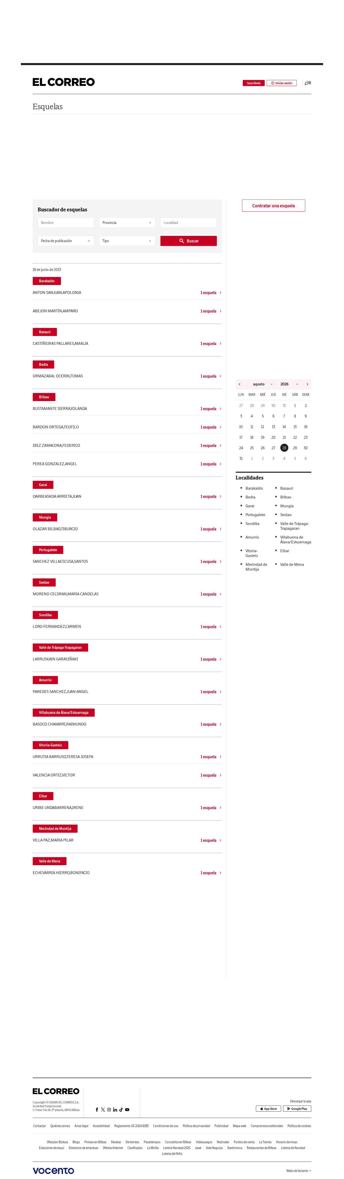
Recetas (116, 1142)
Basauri (45, 332)
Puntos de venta (244, 1142)
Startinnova (234, 1148)
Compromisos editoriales (267, 1126)
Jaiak (198, 1148)
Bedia (43, 364)
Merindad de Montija (55, 828)
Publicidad (221, 1126)
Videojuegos (204, 1142)
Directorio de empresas (83, 1148)
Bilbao (44, 397)
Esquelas (48, 106)
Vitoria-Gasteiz (50, 745)
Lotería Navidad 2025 (176, 1148)
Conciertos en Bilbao (178, 1142)
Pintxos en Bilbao (95, 1142)
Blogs (76, 1142)
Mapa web (239, 1126)
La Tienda (265, 1142)
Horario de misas (286, 1142)
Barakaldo (47, 281)
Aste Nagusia (214, 1148)
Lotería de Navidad (293, 1148)
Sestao (44, 582)
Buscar (193, 240)
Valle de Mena (49, 861)
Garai (43, 485)
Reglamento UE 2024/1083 (131, 1126)
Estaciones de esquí (51, 1148)
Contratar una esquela (273, 206)
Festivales (223, 1142)
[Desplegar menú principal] (308, 83)
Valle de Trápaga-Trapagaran (60, 647)
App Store (270, 1109)
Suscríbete (253, 83)
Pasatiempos (152, 1142)
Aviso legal (81, 1126)
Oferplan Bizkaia (57, 1142)
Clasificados (135, 1148)
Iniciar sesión (284, 83)
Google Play (299, 1109)
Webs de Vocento (297, 1171)
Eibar (43, 796)
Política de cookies (299, 1126)
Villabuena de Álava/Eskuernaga (63, 712)
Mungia (45, 517)
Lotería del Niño (172, 1154)
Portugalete (48, 550)
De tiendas (132, 1142)
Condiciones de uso (165, 1126)
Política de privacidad (196, 1126)
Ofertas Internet (113, 1148)
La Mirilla (153, 1148)
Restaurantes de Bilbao (262, 1148)
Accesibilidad (101, 1126)
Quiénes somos (60, 1126)
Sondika (45, 615)
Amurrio (45, 680)
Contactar (39, 1126)
